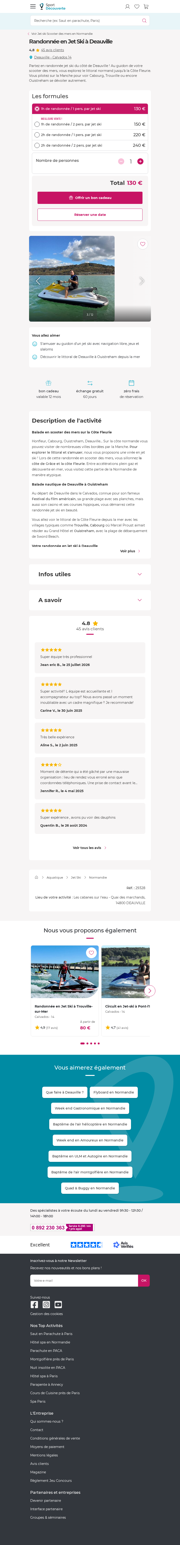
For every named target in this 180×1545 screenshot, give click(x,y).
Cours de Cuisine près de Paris (55, 1393)
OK (143, 1280)
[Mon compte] (127, 6)
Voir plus (127, 551)
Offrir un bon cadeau (93, 198)
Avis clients (39, 1464)
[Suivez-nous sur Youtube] (58, 1304)
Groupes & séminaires (48, 1517)
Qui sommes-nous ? (46, 1421)
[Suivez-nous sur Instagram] (46, 1304)
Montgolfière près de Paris (52, 1359)
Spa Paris (37, 1401)
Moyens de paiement (47, 1447)
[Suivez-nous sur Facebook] (34, 1304)
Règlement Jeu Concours (51, 1481)
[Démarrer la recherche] (144, 20)
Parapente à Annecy (46, 1384)
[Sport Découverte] (52, 6)
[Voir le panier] (146, 6)
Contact (36, 1430)
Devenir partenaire (45, 1500)
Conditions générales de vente (55, 1438)
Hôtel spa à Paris (44, 1376)
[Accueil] (36, 877)
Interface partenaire (46, 1509)
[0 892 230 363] (90, 1227)
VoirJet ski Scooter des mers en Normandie (62, 33)
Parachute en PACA (46, 1351)
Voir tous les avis (87, 848)
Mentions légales (44, 1455)
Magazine (38, 1472)
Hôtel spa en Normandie (50, 1342)
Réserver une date (90, 215)
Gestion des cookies (46, 1314)
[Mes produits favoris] (136, 6)
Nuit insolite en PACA (47, 1368)
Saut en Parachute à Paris (51, 1334)
